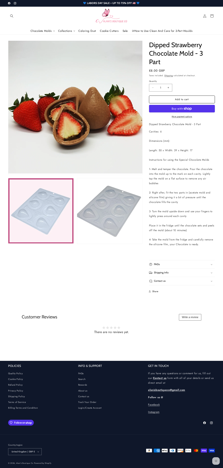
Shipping (168, 75)
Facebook (154, 405)
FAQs (81, 373)
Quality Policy (15, 373)
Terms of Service (17, 402)
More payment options (182, 116)
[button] (11, 16)
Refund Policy (15, 385)
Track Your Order (87, 402)
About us (83, 390)
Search (82, 379)
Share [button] (155, 291)
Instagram (153, 412)
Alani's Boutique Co (24, 463)
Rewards (82, 385)
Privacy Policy (15, 390)
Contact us (83, 396)
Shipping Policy (16, 396)
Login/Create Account (90, 408)
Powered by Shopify (42, 463)
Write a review (190, 317)
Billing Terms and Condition (23, 408)
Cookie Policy (15, 379)
